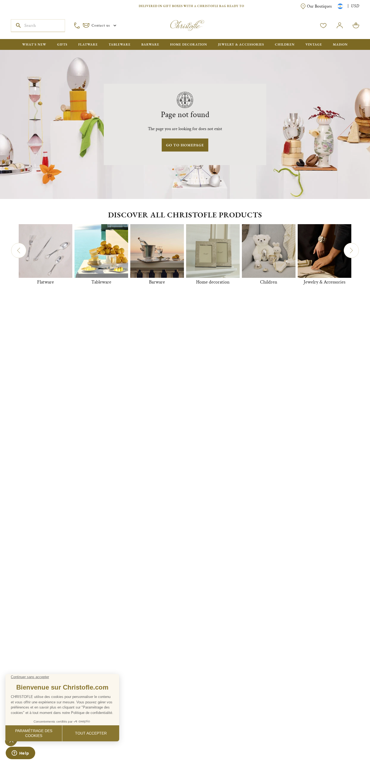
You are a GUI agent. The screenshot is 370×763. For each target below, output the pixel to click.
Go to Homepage (185, 145)
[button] (18, 250)
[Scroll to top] (348, 741)
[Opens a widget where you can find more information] (20, 753)
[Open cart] (355, 25)
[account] (323, 25)
